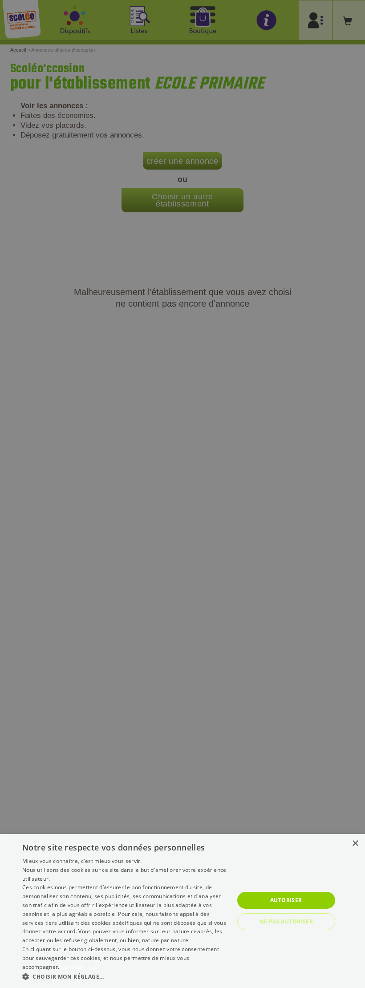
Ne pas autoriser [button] (286, 921)
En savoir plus (79, 967)
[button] (125, 976)
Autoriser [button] (286, 900)
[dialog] (182, 911)
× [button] (355, 843)
